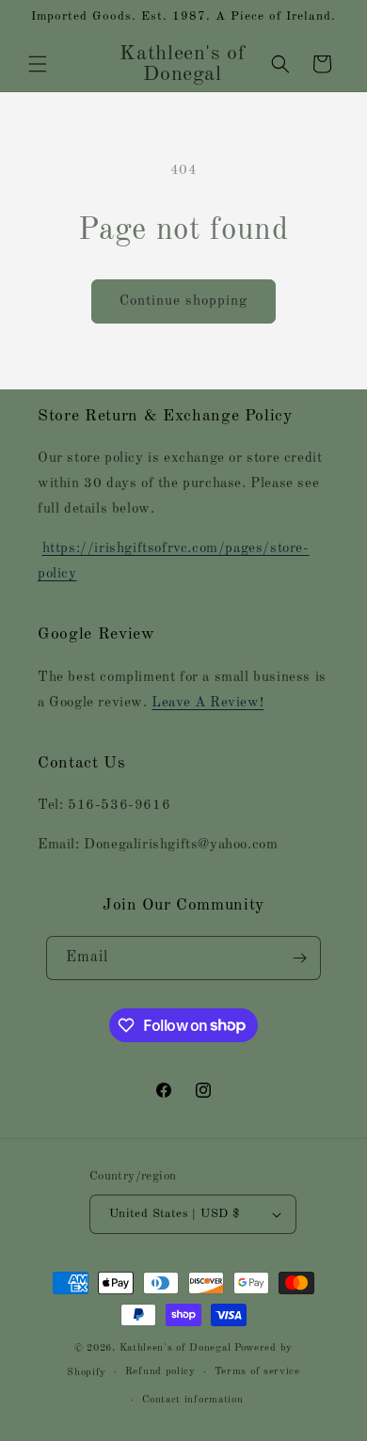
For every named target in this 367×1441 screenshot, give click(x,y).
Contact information (192, 1400)
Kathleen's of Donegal (177, 1348)
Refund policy (160, 1372)
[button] (37, 64)
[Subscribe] (299, 958)
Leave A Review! (207, 703)
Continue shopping (183, 301)
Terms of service (257, 1372)
